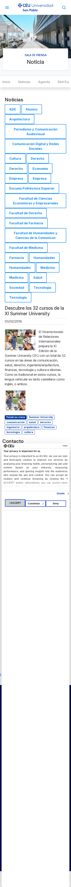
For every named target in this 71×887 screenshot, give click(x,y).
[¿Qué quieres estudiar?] (64, 7)
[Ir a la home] (35, 7)
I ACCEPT (15, 503)
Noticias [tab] (24, 82)
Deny (56, 503)
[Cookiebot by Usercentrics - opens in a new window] (50, 446)
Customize (34, 503)
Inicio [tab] (6, 82)
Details (61, 493)
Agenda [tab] (44, 82)
